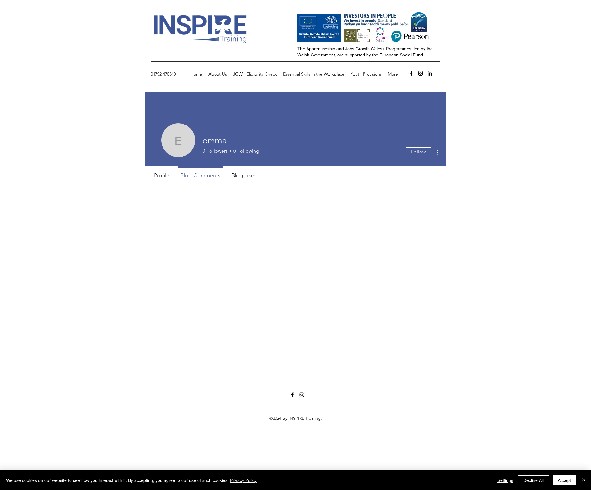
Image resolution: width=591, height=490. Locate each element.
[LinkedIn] (430, 73)
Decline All (533, 480)
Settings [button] (505, 480)
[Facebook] (411, 73)
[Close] (583, 480)
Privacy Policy (243, 480)
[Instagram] (420, 73)
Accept (564, 480)
